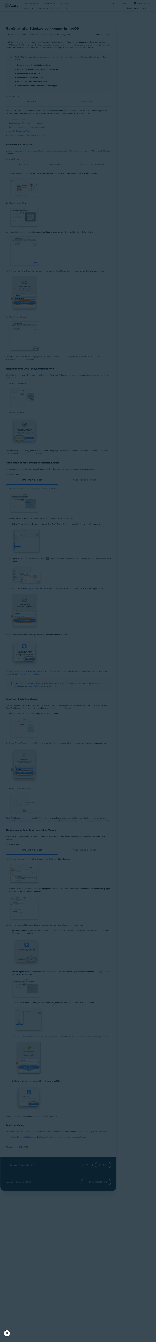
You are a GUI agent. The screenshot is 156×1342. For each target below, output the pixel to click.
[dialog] (78, 671)
